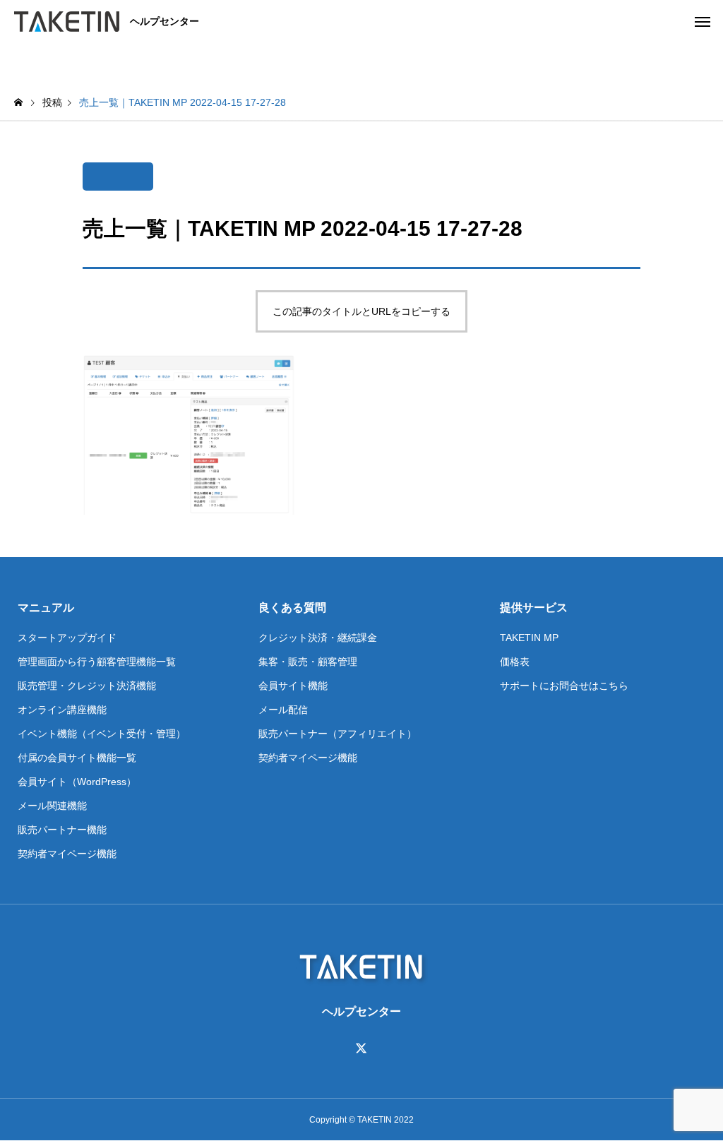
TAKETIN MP (529, 637)
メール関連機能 (52, 805)
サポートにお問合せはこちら (564, 685)
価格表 (515, 661)
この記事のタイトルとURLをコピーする (361, 311)
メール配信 (283, 709)
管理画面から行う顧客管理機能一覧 (97, 661)
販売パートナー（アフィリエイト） (337, 733)
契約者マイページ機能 (67, 853)
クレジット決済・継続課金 (317, 637)
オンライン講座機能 (62, 709)
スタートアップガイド (67, 637)
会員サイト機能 (293, 685)
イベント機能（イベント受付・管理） (102, 733)
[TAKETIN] (66, 21)
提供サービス (534, 608)
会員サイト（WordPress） (77, 781)
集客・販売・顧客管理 (307, 661)
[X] (361, 1048)
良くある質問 (292, 608)
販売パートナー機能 (62, 829)
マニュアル (46, 608)
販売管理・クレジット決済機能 (87, 685)
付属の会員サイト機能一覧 (77, 757)
